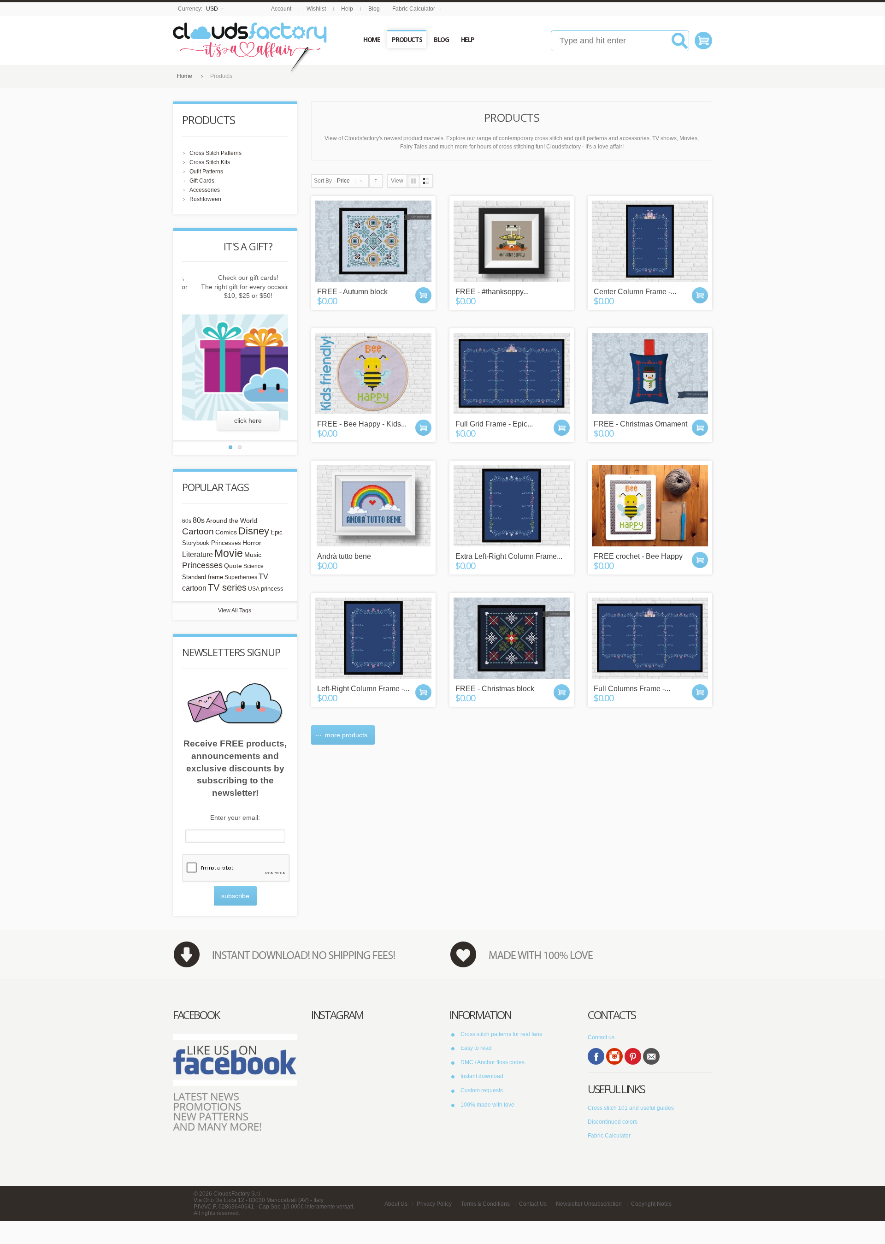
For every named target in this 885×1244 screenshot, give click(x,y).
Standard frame (202, 577)
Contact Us (533, 1204)
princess (272, 588)
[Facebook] (596, 1056)
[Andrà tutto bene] (373, 505)
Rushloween (205, 199)
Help (347, 9)
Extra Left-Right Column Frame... (508, 556)
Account (281, 9)
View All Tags (234, 610)
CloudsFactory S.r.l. (237, 1194)
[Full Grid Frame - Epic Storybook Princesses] (512, 373)
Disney (253, 531)
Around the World (231, 520)
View (397, 181)
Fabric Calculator (413, 9)
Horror (251, 542)
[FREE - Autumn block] (373, 241)
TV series (227, 587)
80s (199, 520)
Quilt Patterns (206, 171)
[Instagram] (614, 1056)
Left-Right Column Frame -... (363, 689)
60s (186, 521)
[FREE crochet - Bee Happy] (650, 505)
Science (253, 566)
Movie (228, 553)
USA (254, 589)
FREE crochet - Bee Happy (638, 556)
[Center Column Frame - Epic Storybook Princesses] (650, 241)
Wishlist (316, 9)
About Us (395, 1204)
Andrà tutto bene (344, 556)
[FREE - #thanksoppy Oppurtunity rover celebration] (512, 241)
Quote (233, 565)
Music (252, 554)
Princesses (202, 565)
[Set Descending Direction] (376, 181)
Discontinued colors (612, 1122)
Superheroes (240, 577)
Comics (226, 532)
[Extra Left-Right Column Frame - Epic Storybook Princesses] (512, 505)
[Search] (680, 44)
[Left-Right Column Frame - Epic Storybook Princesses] (373, 638)
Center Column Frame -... (635, 292)
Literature (197, 554)
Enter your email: (235, 817)
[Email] (651, 1056)
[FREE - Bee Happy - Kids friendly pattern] (373, 373)
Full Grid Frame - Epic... (494, 424)
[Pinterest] (633, 1056)
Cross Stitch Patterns (215, 153)
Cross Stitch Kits (209, 162)
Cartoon (198, 531)
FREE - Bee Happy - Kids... (362, 424)
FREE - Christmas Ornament (640, 424)
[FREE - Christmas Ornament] (650, 373)
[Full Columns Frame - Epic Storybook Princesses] (650, 638)
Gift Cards (201, 181)
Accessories (204, 190)
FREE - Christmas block (494, 689)
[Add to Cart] (423, 295)
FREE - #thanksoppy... (492, 292)
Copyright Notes (651, 1204)
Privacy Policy (434, 1204)
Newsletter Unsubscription (589, 1204)
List (426, 181)
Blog (374, 9)
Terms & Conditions (485, 1204)
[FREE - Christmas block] (512, 638)
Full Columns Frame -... (632, 689)
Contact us (601, 1037)
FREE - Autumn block (352, 292)
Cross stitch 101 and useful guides (631, 1108)
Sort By (323, 181)
